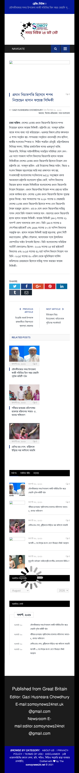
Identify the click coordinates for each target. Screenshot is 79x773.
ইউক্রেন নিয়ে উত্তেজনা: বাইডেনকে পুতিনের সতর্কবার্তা (55, 318)
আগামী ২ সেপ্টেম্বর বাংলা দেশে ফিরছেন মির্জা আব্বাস (48, 543)
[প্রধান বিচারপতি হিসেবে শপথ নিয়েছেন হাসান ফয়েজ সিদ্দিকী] (39, 74)
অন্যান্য (41, 113)
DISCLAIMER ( (54, 754)
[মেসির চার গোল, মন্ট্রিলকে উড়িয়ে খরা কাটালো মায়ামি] (24, 433)
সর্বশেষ (14, 473)
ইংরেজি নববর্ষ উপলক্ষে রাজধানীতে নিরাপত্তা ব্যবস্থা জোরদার (24, 321)
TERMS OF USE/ (35, 754)
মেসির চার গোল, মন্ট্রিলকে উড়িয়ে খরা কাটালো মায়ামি (23, 448)
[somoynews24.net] (39, 30)
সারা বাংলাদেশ (64, 113)
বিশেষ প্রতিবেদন (51, 113)
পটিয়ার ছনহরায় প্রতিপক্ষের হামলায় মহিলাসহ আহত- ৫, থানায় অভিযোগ (40, 7)
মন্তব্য (36, 473)
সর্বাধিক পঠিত (25, 473)
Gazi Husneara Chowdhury (27, 110)
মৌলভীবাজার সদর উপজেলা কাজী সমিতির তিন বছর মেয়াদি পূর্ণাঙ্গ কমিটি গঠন (25, 373)
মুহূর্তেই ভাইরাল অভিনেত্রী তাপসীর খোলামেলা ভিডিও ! (48, 561)
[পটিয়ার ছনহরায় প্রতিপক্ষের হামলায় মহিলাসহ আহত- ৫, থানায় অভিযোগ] (24, 394)
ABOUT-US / (50, 750)
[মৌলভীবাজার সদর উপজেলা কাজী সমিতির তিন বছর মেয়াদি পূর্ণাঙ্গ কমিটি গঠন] (24, 355)
